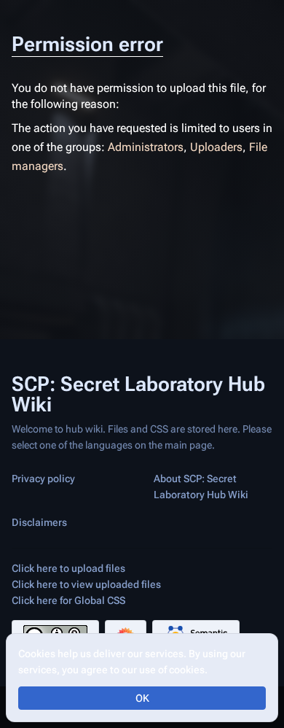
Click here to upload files (68, 568)
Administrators (146, 147)
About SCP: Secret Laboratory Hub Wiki (201, 486)
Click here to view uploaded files (86, 584)
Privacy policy (43, 478)
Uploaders (216, 147)
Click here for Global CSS (68, 600)
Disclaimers (39, 522)
